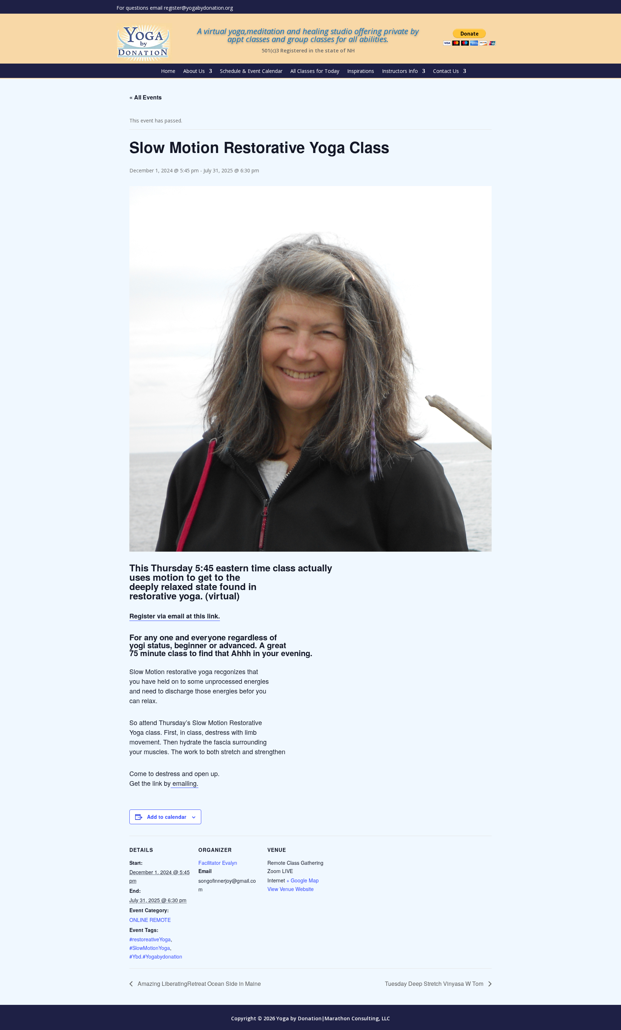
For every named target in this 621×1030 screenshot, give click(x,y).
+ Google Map (302, 880)
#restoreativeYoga (150, 939)
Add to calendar (166, 816)
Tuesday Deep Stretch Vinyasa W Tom (435, 983)
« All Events (145, 97)
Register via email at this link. (174, 616)
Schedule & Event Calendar (251, 71)
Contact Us (446, 71)
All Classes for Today (314, 71)
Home (168, 71)
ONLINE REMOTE (150, 919)
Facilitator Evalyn (217, 862)
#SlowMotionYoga (149, 947)
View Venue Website (290, 888)
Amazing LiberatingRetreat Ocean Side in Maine (198, 983)
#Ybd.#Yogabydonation (155, 956)
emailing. (184, 783)
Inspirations (360, 71)
